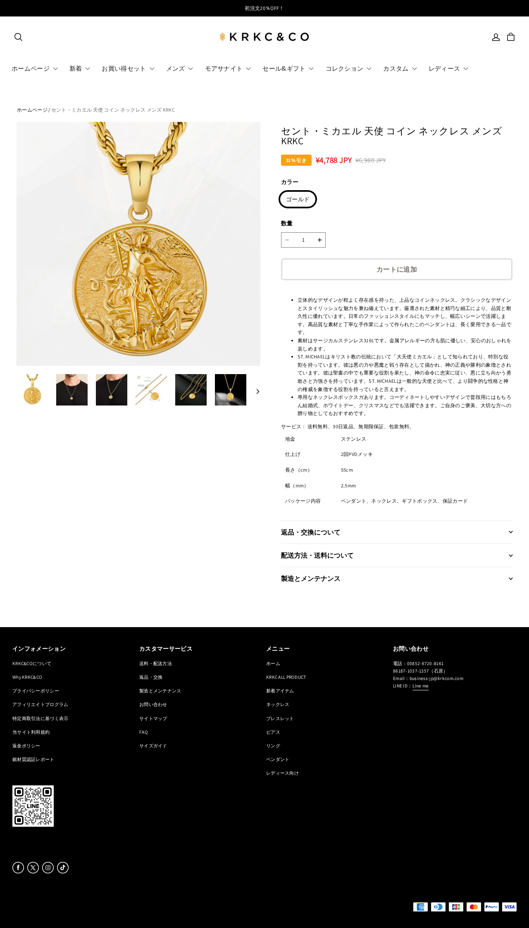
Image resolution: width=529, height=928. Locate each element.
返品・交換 (150, 677)
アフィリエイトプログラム (40, 704)
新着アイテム (280, 690)
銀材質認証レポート (33, 759)
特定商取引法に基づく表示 (40, 718)
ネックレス (277, 704)
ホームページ (32, 109)
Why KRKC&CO (27, 677)
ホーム (273, 663)
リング (273, 745)
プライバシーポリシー (35, 690)
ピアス (273, 732)
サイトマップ (153, 718)
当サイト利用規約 (31, 732)
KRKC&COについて (31, 663)
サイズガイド (153, 745)
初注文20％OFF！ (264, 8)
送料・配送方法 (155, 663)
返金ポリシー (26, 745)
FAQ (143, 732)
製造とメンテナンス (160, 690)
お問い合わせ (153, 704)
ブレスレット (280, 718)
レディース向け (282, 773)
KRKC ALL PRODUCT (286, 677)
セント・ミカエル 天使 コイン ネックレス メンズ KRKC (113, 109)
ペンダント (277, 759)
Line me (420, 685)
